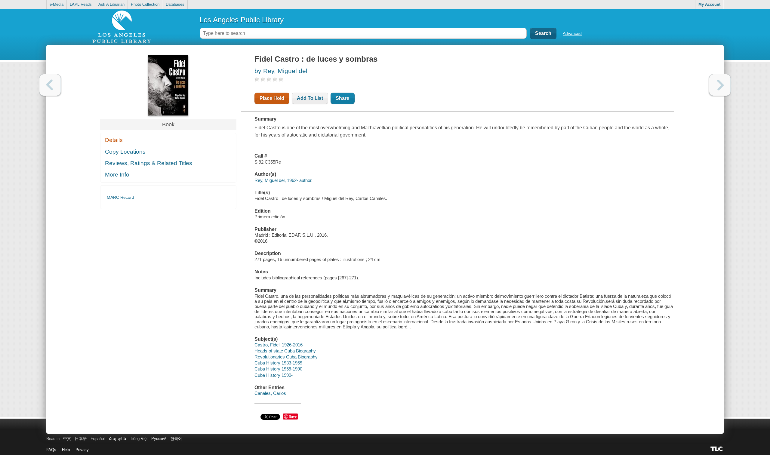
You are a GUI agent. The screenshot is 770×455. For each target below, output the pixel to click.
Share (342, 98)
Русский (158, 438)
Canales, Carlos (270, 393)
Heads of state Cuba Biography (285, 350)
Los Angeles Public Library (242, 20)
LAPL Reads (81, 4)
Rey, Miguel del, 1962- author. (283, 180)
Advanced (572, 33)
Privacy (82, 449)
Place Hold (272, 98)
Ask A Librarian (111, 4)
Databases (175, 4)
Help (66, 449)
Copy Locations (125, 152)
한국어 (176, 438)
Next (720, 85)
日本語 (81, 438)
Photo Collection (145, 4)
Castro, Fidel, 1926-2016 (278, 344)
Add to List (310, 98)
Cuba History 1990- (273, 375)
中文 (67, 438)
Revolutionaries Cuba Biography (286, 356)
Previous (50, 85)
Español (98, 438)
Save (293, 416)
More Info (117, 174)
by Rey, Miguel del (280, 70)
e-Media (56, 4)
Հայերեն (117, 438)
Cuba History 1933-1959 (278, 362)
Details (114, 140)
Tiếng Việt (139, 438)
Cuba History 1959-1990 (278, 368)
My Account (709, 4)
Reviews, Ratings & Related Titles (148, 163)
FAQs (51, 449)
